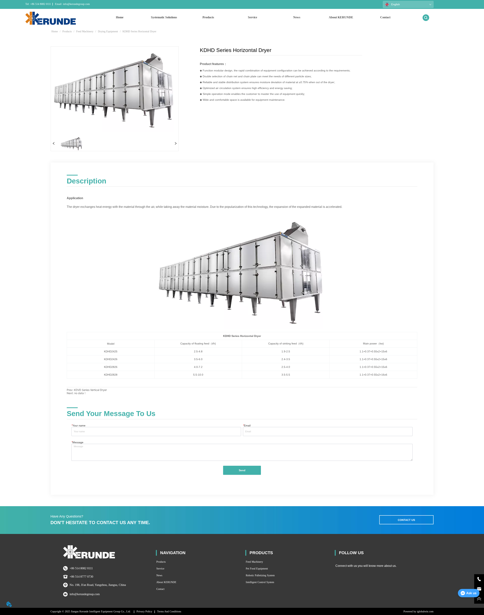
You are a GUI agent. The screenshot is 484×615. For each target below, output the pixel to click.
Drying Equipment (108, 31)
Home (54, 31)
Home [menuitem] (119, 17)
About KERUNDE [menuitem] (341, 17)
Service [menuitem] (252, 17)
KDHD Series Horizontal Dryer (139, 31)
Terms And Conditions (169, 611)
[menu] (252, 17)
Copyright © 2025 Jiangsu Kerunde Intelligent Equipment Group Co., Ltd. (91, 611)
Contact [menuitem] (385, 17)
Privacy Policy (144, 611)
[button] (164, 17)
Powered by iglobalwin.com (418, 611)
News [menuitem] (296, 17)
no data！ (80, 393)
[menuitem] (164, 17)
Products (67, 31)
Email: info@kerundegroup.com (72, 4)
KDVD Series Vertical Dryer (90, 389)
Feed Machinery (84, 31)
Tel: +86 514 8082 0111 (38, 4)
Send (242, 470)
